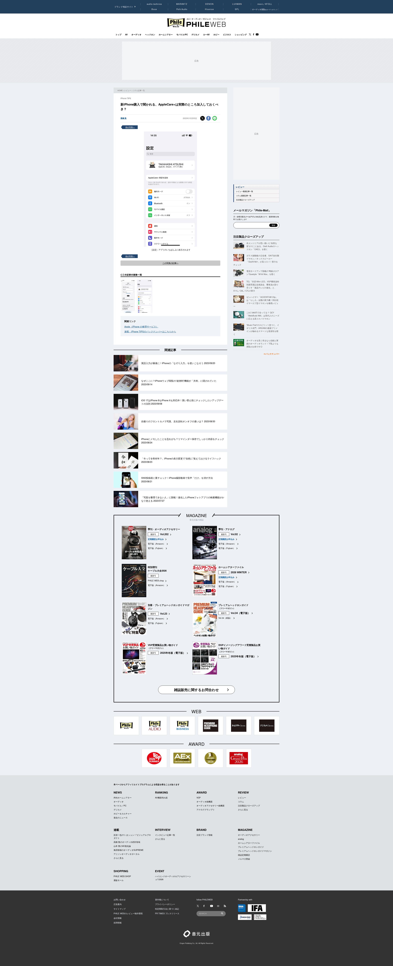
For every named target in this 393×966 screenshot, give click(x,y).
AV (126, 34)
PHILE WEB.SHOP (122, 876)
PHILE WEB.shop (156, 580)
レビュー (127, 90)
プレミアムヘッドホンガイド (251, 846)
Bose (154, 9)
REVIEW (243, 792)
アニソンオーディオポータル (127, 853)
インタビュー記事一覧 (165, 834)
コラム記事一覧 (139, 90)
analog (241, 838)
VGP (198, 797)
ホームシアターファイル (249, 842)
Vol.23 (163, 613)
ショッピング (241, 34)
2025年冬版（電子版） (172, 652)
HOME (120, 90)
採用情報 (118, 922)
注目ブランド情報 (204, 834)
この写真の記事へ (170, 263)
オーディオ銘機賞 (204, 801)
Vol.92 (234, 534)
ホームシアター (166, 34)
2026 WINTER (239, 572)
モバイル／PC (120, 805)
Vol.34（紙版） (225, 617)
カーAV (206, 34)
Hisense (209, 9)
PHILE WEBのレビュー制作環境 (128, 913)
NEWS (118, 792)
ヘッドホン (150, 34)
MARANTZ (181, 4)
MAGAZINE (196, 515)
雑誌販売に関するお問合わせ (196, 689)
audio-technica (154, 4)
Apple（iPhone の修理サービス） (141, 326)
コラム (241, 801)
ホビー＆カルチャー (123, 813)
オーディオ (136, 34)
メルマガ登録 (244, 858)
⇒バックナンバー (271, 353)
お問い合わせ (120, 899)
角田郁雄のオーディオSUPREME (129, 849)
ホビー (216, 34)
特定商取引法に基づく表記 (167, 908)
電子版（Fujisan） (156, 548)
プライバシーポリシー (165, 904)
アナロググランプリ (205, 809)
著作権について (162, 899)
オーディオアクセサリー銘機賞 (210, 805)
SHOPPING (121, 871)
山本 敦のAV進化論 (122, 846)
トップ (118, 34)
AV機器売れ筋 (161, 797)
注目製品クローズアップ (245, 200)
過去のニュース (121, 817)
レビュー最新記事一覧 (244, 191)
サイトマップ (120, 908)
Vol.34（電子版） (240, 613)
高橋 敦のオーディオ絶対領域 (127, 842)
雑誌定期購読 (244, 854)
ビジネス (227, 34)
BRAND (201, 830)
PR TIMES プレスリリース (167, 913)
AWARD (201, 792)
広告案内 (118, 904)
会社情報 (118, 918)
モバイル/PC (182, 34)
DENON (209, 4)
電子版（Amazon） (156, 543)
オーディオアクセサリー (249, 834)
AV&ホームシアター (123, 797)
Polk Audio (181, 9)
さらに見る (243, 809)
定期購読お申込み (156, 539)
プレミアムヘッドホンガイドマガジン (255, 850)
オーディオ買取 (265, 9)
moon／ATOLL (264, 4)
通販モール (119, 880)
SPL (237, 9)
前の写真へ (130, 127)
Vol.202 (164, 534)
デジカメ (195, 34)
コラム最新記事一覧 (243, 195)
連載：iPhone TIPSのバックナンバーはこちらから (150, 331)
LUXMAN (237, 4)
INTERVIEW (162, 830)
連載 (116, 830)
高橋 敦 (123, 118)
